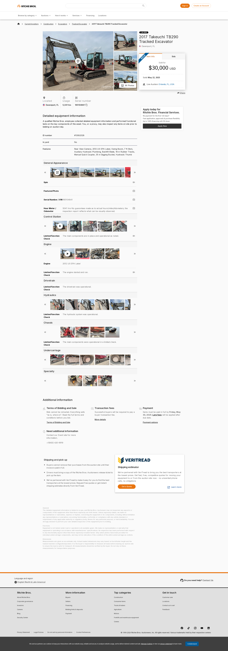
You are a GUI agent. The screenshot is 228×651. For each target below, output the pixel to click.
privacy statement (166, 644)
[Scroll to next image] (134, 172)
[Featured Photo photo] (133, 191)
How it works (60, 15)
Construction (118, 597)
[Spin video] (133, 182)
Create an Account (201, 6)
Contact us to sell (168, 606)
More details (100, 419)
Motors (116, 614)
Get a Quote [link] (127, 486)
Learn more (176, 487)
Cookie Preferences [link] (83, 632)
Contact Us (207, 580)
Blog (18, 614)
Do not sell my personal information (60, 632)
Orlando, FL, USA (166, 84)
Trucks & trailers (119, 606)
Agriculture (117, 610)
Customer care (167, 597)
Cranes (116, 622)
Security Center (22, 618)
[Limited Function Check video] (133, 236)
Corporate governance (25, 601)
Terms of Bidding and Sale (58, 422)
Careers (20, 610)
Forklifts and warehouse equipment (126, 618)
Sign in (185, 6)
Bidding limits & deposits (74, 610)
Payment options (150, 422)
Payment (69, 614)
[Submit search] (143, 5)
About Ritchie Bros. (23, 597)
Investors (20, 606)
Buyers (68, 597)
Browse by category (26, 15)
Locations (102, 15)
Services (76, 15)
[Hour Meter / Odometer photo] (133, 208)
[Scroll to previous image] (45, 172)
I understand (192, 644)
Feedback (166, 610)
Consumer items (120, 601)
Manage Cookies (146, 644)
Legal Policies (39, 632)
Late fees (157, 415)
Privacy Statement (23, 632)
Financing (90, 15)
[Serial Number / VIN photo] (133, 199)
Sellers (68, 601)
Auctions (44, 15)
